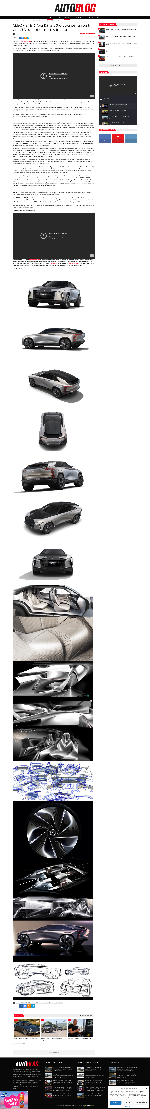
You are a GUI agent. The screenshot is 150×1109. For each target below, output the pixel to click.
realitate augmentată (43, 1002)
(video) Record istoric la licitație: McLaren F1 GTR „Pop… (121, 57)
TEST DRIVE (59, 18)
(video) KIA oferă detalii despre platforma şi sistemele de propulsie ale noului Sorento (94, 1075)
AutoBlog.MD (53, 263)
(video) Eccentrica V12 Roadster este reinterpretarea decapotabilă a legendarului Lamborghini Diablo (127, 1069)
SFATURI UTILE (77, 18)
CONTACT (99, 18)
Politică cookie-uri (128, 1106)
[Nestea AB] (14, 1100)
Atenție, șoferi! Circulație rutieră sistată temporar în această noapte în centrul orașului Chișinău (63, 1075)
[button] (147, 1088)
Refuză (128, 1103)
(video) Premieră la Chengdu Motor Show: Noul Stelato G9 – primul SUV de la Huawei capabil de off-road (62, 1088)
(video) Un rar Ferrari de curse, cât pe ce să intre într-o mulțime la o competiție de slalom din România (95, 1088)
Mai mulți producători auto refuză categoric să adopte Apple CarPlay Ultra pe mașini (94, 1082)
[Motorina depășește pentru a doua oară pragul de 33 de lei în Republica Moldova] (80, 1028)
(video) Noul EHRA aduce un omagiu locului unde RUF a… (121, 29)
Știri (93, 33)
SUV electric (51, 1002)
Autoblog (75, 1105)
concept (17, 1002)
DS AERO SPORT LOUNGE (26, 1002)
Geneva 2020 (88, 33)
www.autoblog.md (34, 259)
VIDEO (67, 18)
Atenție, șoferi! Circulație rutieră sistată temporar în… (120, 36)
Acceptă (115, 1103)
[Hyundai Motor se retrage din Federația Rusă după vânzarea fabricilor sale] (80, 1069)
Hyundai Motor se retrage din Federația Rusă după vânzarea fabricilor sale (93, 1069)
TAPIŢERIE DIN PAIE (58, 1002)
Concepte (83, 33)
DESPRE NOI (89, 18)
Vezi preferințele (141, 1103)
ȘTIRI (49, 18)
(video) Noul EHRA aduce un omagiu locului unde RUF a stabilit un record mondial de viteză (62, 1069)
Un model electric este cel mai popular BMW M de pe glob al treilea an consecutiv (95, 1095)
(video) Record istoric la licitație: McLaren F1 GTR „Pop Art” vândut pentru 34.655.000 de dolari (62, 1095)
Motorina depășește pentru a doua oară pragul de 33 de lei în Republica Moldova (62, 1082)
